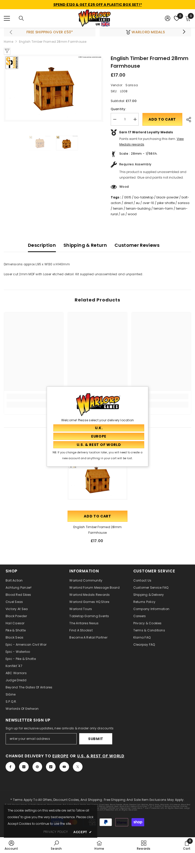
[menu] (7, 18)
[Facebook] (10, 767)
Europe (60, 756)
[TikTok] (51, 767)
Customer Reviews (137, 245)
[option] (53, 88)
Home (8, 41)
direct (128, 203)
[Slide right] (184, 32)
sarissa (183, 203)
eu (138, 203)
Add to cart (162, 119)
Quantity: (118, 109)
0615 (127, 197)
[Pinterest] (37, 767)
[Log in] (167, 18)
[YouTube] (64, 767)
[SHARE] (186, 119)
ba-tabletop (143, 197)
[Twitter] (78, 767)
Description (42, 245)
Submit (95, 738)
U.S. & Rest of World (100, 756)
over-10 (148, 203)
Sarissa (131, 85)
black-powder (167, 197)
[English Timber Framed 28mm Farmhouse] (97, 480)
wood (132, 214)
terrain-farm (163, 208)
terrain (118, 208)
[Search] (21, 18)
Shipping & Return (85, 245)
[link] (34, 396)
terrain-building (138, 208)
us (123, 214)
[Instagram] (24, 767)
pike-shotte (166, 203)
